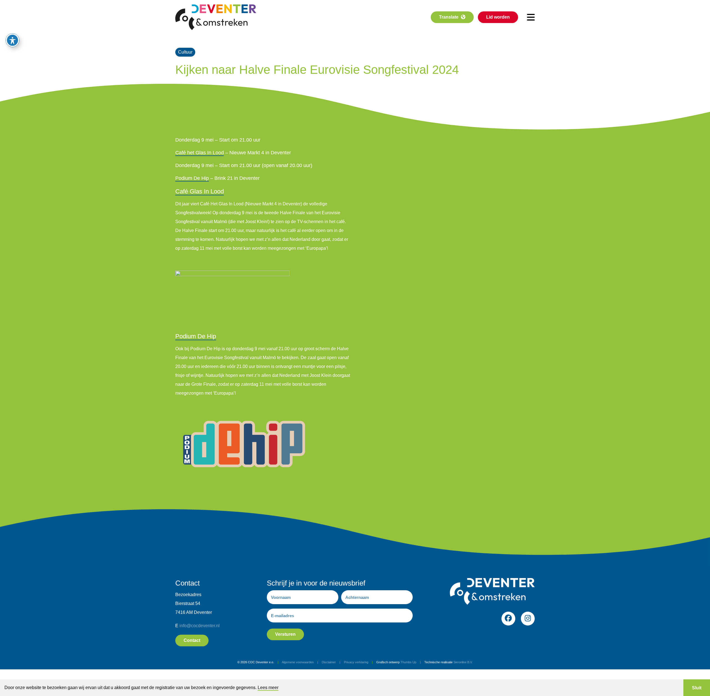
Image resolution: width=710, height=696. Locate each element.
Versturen (285, 634)
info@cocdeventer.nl (199, 625)
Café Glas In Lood (199, 191)
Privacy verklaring (356, 662)
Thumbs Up (408, 662)
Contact (192, 640)
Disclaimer (329, 662)
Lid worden (498, 17)
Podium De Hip (192, 178)
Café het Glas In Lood (199, 152)
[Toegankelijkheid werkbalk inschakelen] (12, 40)
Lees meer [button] (268, 687)
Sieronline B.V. (463, 662)
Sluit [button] (696, 687)
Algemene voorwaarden (298, 662)
